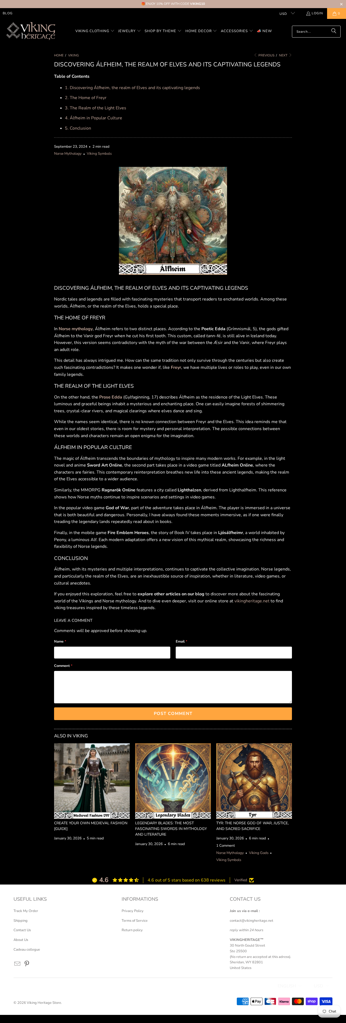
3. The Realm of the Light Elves (95, 108)
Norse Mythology (68, 153)
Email (181, 641)
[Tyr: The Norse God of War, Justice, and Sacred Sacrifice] (254, 781)
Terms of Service (135, 920)
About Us (21, 939)
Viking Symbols (99, 153)
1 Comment (225, 845)
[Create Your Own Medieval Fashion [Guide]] (92, 781)
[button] (95, 31)
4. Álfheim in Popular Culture (93, 118)
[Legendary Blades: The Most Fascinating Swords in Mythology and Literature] (173, 781)
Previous (266, 55)
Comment (63, 665)
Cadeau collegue (27, 949)
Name (60, 641)
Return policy (132, 930)
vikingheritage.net (252, 601)
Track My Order (26, 911)
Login (317, 13)
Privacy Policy (133, 911)
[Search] (334, 32)
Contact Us (22, 930)
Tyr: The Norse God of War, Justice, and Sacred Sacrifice (252, 826)
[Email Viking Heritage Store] (18, 964)
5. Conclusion (78, 128)
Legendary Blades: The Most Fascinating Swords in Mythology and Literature (171, 829)
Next (283, 55)
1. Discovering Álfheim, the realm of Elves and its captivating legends (132, 88)
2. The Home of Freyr (86, 98)
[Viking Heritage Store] (30, 31)
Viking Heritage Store (44, 1002)
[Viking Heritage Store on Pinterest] (27, 964)
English (287, 986)
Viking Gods (258, 852)
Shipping (21, 920)
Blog (8, 13)
